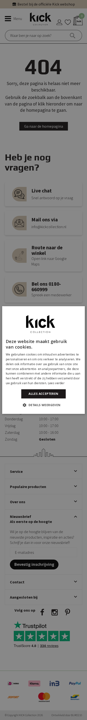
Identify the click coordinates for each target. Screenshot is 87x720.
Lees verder (56, 383)
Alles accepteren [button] (43, 394)
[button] (43, 405)
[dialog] (43, 360)
